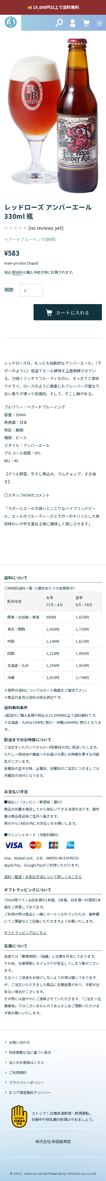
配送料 (17, 272)
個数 (9, 289)
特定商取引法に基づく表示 (30, 1052)
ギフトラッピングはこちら (25, 932)
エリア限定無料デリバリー (30, 1092)
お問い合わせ (19, 1042)
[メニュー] (99, 22)
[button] (34, 228)
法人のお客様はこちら (26, 1062)
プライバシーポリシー (26, 1082)
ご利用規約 (17, 1072)
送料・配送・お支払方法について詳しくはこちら (43, 876)
